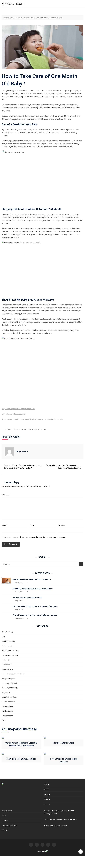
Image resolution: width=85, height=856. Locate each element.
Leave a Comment (20, 429)
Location (5, 820)
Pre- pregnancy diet (9, 683)
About (46, 789)
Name (5, 525)
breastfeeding (26, 129)
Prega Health (22, 451)
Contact (47, 804)
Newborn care (41, 429)
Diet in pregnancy (8, 641)
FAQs (4, 815)
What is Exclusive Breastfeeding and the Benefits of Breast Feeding (63, 466)
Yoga (4, 720)
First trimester (7, 646)
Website (61, 525)
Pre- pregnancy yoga (10, 688)
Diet (3, 636)
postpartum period (9, 678)
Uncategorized (7, 716)
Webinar (47, 799)
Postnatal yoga (7, 669)
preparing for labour (9, 697)
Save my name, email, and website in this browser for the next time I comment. (35, 537)
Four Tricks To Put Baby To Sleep (21, 759)
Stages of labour (8, 706)
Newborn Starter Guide (63, 743)
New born (32, 429)
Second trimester (8, 702)
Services (47, 794)
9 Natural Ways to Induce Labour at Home (27, 597)
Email (32, 525)
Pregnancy (6, 692)
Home (46, 784)
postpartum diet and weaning (13, 674)
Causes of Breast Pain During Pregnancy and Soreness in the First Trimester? (23, 466)
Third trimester (7, 711)
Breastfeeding (7, 632)
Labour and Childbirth (10, 655)
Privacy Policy (7, 810)
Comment (6, 494)
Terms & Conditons (9, 825)
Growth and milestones (10, 650)
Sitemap (5, 830)
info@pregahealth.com (58, 825)
